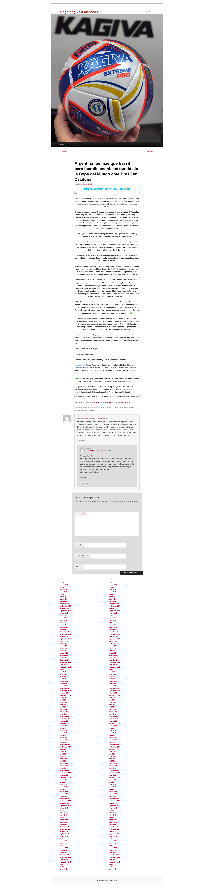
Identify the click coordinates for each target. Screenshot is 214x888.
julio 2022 (63, 700)
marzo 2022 (64, 709)
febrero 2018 (64, 822)
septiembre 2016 (65, 862)
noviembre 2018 (65, 801)
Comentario (80, 514)
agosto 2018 (64, 808)
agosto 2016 (64, 864)
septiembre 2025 (65, 611)
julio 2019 (63, 782)
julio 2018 (63, 810)
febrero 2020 (64, 766)
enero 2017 (63, 852)
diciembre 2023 (65, 660)
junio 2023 (63, 674)
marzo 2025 (64, 625)
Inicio (62, 144)
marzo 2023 (64, 681)
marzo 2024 (64, 653)
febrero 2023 (64, 683)
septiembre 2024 (65, 639)
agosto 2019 (64, 780)
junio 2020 (63, 756)
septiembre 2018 (65, 806)
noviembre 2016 (65, 857)
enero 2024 (63, 658)
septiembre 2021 (65, 723)
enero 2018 (63, 824)
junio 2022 (63, 702)
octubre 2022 (64, 693)
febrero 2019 (64, 794)
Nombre (79, 544)
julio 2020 (63, 754)
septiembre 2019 (65, 777)
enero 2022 (63, 714)
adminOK (108, 402)
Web (77, 566)
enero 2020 (63, 768)
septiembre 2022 (65, 695)
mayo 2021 (63, 733)
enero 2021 (63, 742)
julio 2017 (63, 838)
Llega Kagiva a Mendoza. (79, 11)
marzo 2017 (64, 848)
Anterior (63, 151)
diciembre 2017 (65, 827)
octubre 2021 (64, 721)
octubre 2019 (64, 775)
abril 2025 (63, 622)
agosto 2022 (64, 697)
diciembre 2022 (65, 688)
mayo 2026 (63, 592)
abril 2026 (63, 594)
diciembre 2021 (65, 716)
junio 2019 (63, 784)
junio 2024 (63, 646)
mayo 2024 (63, 648)
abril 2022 (63, 707)
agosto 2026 (64, 585)
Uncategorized (97, 402)
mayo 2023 (63, 676)
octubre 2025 (64, 608)
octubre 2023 (64, 665)
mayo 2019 (63, 787)
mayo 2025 (63, 620)
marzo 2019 (64, 791)
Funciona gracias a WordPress (107, 880)
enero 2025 (63, 629)
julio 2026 (63, 587)
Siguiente (150, 151)
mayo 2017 (63, 843)
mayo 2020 (63, 759)
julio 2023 (63, 672)
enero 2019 (63, 796)
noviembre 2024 (65, 634)
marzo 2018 (64, 820)
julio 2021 (63, 728)
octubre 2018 (64, 803)
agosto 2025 (64, 613)
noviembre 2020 (65, 747)
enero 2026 (63, 601)
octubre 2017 (64, 831)
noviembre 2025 (65, 606)
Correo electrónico (82, 555)
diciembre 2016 (65, 855)
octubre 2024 (64, 636)
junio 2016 (63, 869)
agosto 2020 (64, 752)
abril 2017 (63, 845)
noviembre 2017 (65, 829)
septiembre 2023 (65, 667)
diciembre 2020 (65, 744)
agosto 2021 (64, 726)
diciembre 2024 (65, 632)
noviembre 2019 (65, 773)
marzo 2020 (64, 763)
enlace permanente (124, 402)
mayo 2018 (63, 815)
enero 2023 (63, 686)
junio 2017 (63, 841)
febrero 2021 (64, 740)
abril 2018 (63, 817)
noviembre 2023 (65, 662)
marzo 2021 (64, 737)
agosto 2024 (64, 641)
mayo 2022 (63, 704)
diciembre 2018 (65, 798)
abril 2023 (63, 679)
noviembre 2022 (65, 690)
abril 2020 (63, 761)
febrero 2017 (64, 850)
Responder (82, 440)
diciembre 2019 (65, 770)
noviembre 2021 (65, 719)
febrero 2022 (64, 712)
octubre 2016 (64, 860)
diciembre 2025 (65, 604)
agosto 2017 (64, 836)
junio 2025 (63, 618)
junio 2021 (63, 730)
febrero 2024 (64, 655)
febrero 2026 (64, 599)
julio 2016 (63, 867)
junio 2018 (63, 813)
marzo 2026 (64, 597)
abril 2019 (63, 789)
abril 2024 (63, 650)
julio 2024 (63, 643)
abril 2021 (63, 735)
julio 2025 (63, 615)
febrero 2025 (64, 627)
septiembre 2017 (65, 834)
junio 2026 (63, 589)
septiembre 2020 (65, 749)
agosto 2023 (64, 669)
